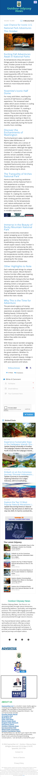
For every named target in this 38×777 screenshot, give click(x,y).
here (24, 775)
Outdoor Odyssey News (10, 726)
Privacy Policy (19, 763)
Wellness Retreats (14, 368)
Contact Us (19, 752)
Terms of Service (19, 758)
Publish (30, 414)
